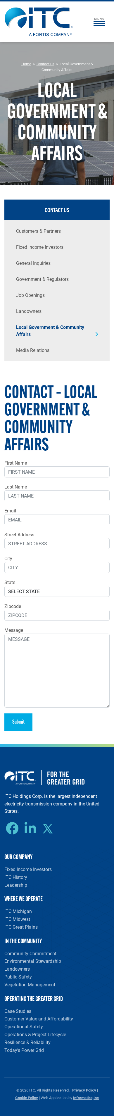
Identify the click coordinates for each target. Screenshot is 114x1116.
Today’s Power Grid (24, 1050)
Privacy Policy (84, 1089)
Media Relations (32, 350)
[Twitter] (49, 829)
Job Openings (30, 295)
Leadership (15, 885)
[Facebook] (13, 828)
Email (10, 510)
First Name (15, 463)
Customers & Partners (38, 231)
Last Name (15, 487)
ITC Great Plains (21, 927)
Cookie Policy (26, 1097)
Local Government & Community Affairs (50, 330)
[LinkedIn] (31, 828)
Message (13, 630)
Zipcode (12, 606)
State (9, 582)
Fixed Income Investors (39, 247)
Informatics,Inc (86, 1097)
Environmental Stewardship (32, 961)
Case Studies (17, 1011)
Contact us (45, 63)
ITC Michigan (18, 911)
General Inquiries (33, 263)
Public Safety (18, 977)
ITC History (15, 877)
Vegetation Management (29, 984)
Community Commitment (30, 953)
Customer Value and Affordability (38, 1018)
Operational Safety (23, 1026)
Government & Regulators (42, 279)
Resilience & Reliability (27, 1042)
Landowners (29, 311)
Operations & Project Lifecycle (35, 1034)
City (8, 558)
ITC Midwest (17, 919)
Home (26, 63)
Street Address (19, 534)
